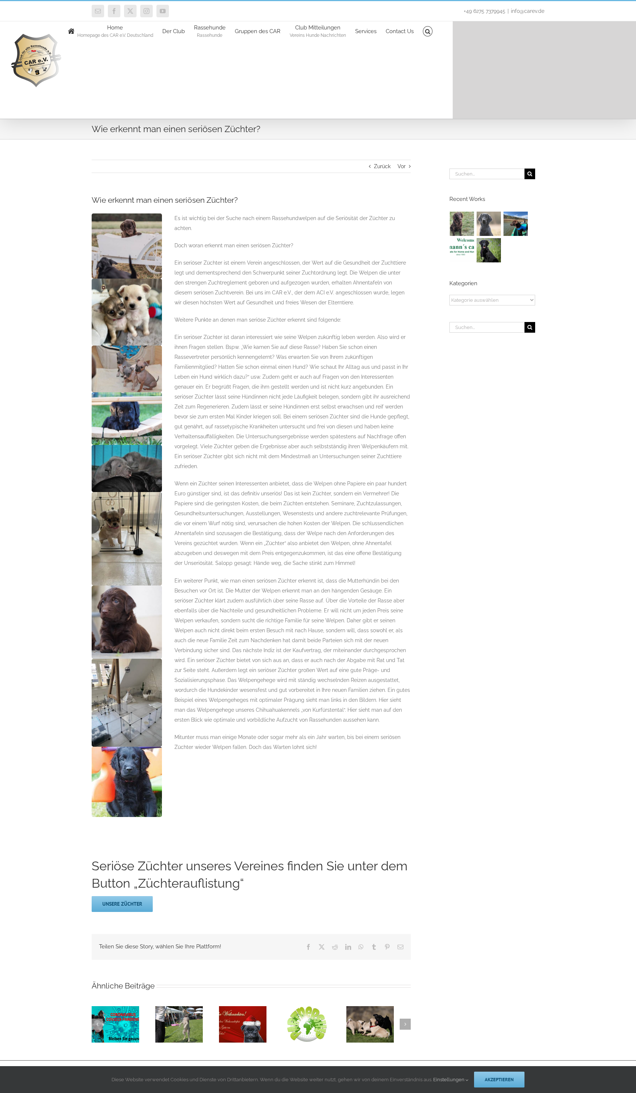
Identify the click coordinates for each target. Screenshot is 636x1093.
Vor (402, 166)
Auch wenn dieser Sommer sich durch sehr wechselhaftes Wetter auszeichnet (175, 1036)
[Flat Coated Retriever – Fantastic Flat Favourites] (462, 224)
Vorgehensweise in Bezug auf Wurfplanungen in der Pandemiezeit (107, 1043)
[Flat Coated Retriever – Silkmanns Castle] (462, 250)
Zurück (382, 166)
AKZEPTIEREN (499, 1079)
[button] (428, 30)
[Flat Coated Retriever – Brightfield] (489, 224)
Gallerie (126, 1043)
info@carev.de (527, 11)
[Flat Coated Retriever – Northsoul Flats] (489, 250)
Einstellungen (449, 1079)
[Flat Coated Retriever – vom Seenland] (516, 224)
